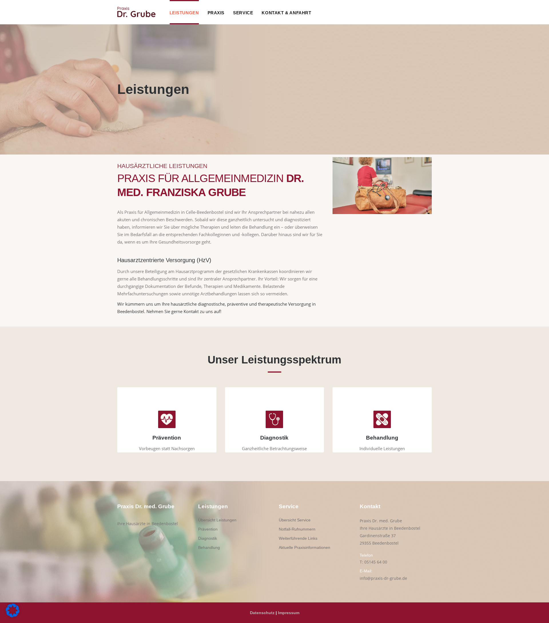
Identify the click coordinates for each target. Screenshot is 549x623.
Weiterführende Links (298, 538)
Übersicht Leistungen (217, 520)
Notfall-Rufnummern (297, 529)
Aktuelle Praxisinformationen (304, 547)
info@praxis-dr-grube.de (383, 578)
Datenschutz (262, 612)
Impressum (288, 612)
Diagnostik (207, 538)
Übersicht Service (295, 520)
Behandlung (209, 547)
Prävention (208, 529)
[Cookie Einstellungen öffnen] (12, 615)
